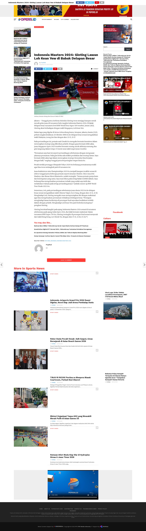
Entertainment (47, 19)
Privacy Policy (102, 508)
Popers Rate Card (57, 508)
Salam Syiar (75, 19)
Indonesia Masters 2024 (64, 240)
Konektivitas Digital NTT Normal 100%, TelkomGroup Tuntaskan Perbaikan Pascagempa (22, 60)
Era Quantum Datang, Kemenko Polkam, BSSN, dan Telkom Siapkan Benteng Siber (22, 80)
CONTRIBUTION (68, 508)
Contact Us (78, 508)
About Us (47, 508)
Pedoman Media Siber (89, 508)
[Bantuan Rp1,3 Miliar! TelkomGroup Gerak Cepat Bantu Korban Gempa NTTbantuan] (22, 36)
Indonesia (54, 240)
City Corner (65, 19)
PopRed (43, 62)
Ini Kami (56, 19)
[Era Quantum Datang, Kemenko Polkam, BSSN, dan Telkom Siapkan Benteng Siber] (22, 76)
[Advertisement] (66, 40)
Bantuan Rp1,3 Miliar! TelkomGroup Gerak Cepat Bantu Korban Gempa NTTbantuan (20, 41)
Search (105, 47)
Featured (47, 240)
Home (41, 508)
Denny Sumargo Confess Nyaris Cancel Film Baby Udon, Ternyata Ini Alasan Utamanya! (22, 100)
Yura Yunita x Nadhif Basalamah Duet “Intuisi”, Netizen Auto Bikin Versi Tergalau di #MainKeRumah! (117, 71)
